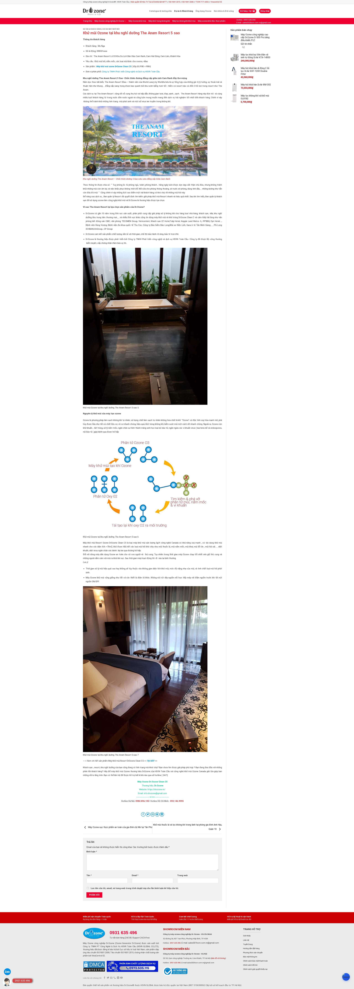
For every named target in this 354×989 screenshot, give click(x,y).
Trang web (182, 875)
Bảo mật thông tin (250, 957)
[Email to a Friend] (152, 814)
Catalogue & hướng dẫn (160, 11)
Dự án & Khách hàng (183, 11)
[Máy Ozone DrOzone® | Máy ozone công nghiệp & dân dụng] (94, 11)
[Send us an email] (111, 978)
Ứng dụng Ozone (203, 11)
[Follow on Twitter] (108, 978)
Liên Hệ (246, 940)
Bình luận (91, 852)
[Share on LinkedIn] (162, 814)
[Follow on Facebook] (104, 978)
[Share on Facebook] (143, 814)
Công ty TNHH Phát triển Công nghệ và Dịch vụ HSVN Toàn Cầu (131, 71)
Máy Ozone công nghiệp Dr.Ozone (109, 21)
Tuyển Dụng (248, 944)
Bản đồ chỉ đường (218, 958)
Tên (89, 875)
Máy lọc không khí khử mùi (183, 21)
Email (135, 875)
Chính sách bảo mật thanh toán (255, 961)
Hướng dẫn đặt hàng (251, 948)
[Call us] (115, 978)
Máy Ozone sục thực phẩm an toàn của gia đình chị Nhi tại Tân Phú (119, 827)
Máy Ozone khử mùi (137, 21)
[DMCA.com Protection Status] (94, 966)
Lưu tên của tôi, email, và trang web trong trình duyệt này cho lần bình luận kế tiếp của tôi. (135, 888)
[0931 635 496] (7, 982)
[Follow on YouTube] (121, 978)
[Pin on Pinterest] (157, 814)
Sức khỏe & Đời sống (224, 11)
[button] (346, 977)
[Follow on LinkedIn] (118, 978)
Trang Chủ (87, 21)
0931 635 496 (175, 943)
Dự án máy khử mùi (111, 29)
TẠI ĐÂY (150, 761)
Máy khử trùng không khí (159, 21)
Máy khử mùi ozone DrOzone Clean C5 (113, 66)
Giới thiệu (247, 936)
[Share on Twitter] (148, 814)
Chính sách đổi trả (250, 965)
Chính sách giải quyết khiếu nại (255, 969)
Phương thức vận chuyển (253, 953)
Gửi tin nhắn (246, 44)
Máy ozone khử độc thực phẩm (211, 21)
